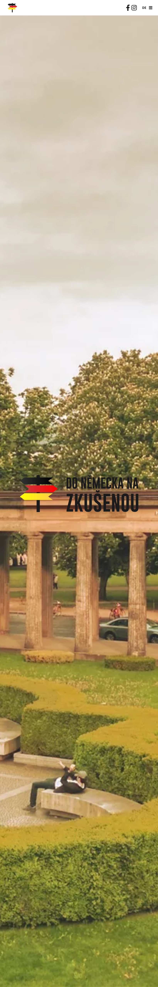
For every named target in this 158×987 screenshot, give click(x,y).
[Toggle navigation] (151, 8)
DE (144, 8)
